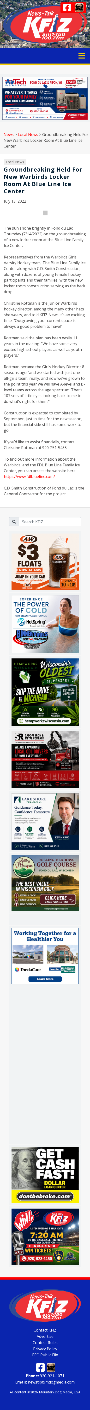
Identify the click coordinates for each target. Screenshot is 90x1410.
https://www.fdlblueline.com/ (29, 476)
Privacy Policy (45, 1348)
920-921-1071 (45, 1375)
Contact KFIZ (45, 1330)
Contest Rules (45, 1342)
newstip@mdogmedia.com (45, 1381)
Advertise (45, 1336)
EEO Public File (45, 1355)
